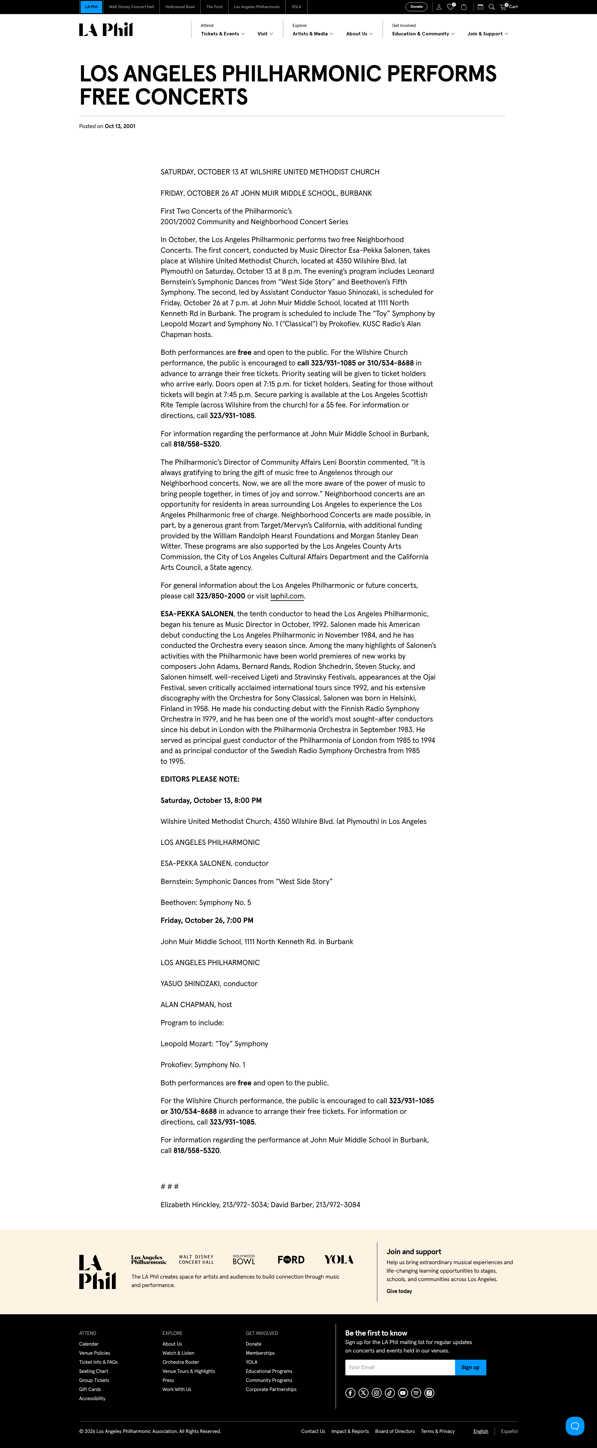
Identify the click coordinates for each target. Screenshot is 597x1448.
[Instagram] (377, 1393)
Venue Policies (94, 1353)
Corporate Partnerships (271, 1389)
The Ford (214, 7)
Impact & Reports (350, 1431)
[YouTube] (403, 1393)
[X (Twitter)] (364, 1393)
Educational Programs (269, 1371)
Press (168, 1380)
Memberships (260, 1353)
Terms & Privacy (437, 1431)
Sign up (470, 1367)
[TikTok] (390, 1393)
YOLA (296, 7)
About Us (172, 1344)
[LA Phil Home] (106, 29)
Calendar (89, 1344)
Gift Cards (90, 1389)
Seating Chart (93, 1371)
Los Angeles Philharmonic (257, 7)
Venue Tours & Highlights (189, 1371)
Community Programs (269, 1380)
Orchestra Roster (181, 1362)
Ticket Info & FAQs (98, 1362)
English (481, 1431)
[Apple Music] (429, 1393)
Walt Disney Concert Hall (131, 7)
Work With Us (177, 1389)
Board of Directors (395, 1431)
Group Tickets (94, 1380)
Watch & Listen (179, 1353)
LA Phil (91, 7)
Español (509, 1431)
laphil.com (287, 596)
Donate (416, 7)
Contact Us (313, 1431)
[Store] (464, 6)
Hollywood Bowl (180, 7)
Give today (399, 1291)
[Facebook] (350, 1393)
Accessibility (92, 1398)
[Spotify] (416, 1393)
